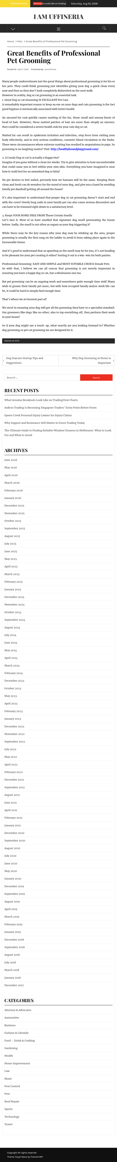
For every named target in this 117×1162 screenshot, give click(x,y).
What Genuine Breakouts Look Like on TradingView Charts (41, 400)
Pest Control (12, 1086)
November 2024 (14, 604)
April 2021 (10, 810)
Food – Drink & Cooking (19, 1040)
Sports (8, 1109)
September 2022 (14, 741)
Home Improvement (17, 1063)
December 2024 (14, 597)
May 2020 (10, 871)
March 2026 (12, 482)
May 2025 (10, 559)
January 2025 (12, 589)
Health (8, 1055)
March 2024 (12, 665)
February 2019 (13, 924)
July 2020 (10, 855)
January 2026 (12, 498)
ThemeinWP (36, 1156)
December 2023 (14, 680)
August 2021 (12, 795)
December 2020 (14, 833)
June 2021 (10, 802)
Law (7, 1071)
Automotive (11, 1017)
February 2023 (13, 711)
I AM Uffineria (58, 16)
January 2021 (12, 825)
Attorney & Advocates (17, 1010)
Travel (8, 1124)
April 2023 (10, 703)
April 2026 (11, 475)
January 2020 (12, 878)
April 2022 (11, 764)
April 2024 (11, 657)
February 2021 (13, 817)
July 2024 (10, 635)
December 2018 (14, 939)
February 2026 (13, 490)
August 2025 (12, 536)
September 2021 (14, 787)
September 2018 (14, 947)
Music (8, 1078)
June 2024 (10, 642)
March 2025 (12, 574)
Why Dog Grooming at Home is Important (91, 360)
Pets (17, 341)
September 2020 (14, 840)
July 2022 (10, 749)
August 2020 (12, 848)
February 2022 (13, 772)
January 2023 (12, 718)
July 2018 (10, 962)
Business (10, 1025)
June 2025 (10, 551)
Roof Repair (11, 1101)
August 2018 (12, 954)
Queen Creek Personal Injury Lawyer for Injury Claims (38, 415)
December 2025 (14, 505)
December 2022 (14, 726)
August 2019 (12, 901)
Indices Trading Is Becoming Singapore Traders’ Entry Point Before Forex (50, 407)
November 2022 (14, 734)
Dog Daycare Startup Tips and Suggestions (24, 360)
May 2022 (10, 756)
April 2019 (10, 909)
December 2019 (14, 886)
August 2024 (12, 627)
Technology (11, 1116)
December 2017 (14, 985)
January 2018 (12, 977)
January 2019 (12, 932)
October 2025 (12, 520)
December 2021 (14, 779)
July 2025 (10, 543)
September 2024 (14, 619)
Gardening (11, 1048)
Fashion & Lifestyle (16, 1033)
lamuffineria (50, 69)
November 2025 (14, 513)
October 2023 (12, 688)
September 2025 (14, 528)
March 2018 (11, 970)
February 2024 (13, 673)
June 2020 (10, 863)
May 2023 (10, 696)
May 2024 (10, 650)
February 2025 (13, 581)
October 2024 (12, 612)
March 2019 (11, 916)
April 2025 (11, 566)
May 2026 (10, 467)
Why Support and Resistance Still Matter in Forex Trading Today (44, 423)
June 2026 (10, 460)
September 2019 (14, 893)
